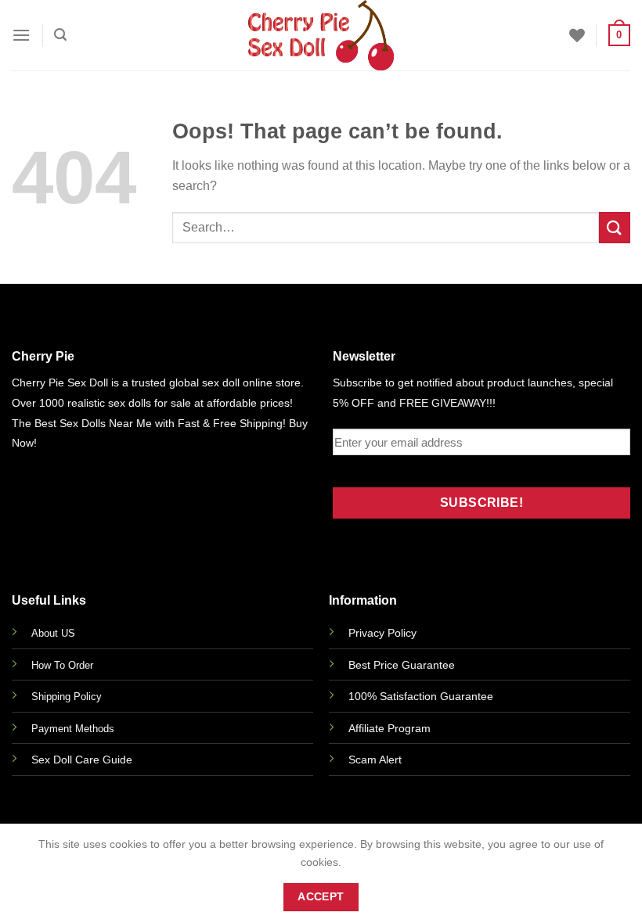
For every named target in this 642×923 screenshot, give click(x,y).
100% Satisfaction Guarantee (420, 696)
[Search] (60, 35)
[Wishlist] (577, 35)
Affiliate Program (389, 728)
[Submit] (614, 227)
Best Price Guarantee (401, 665)
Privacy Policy (382, 633)
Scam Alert (375, 759)
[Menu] (21, 35)
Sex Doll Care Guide (81, 759)
